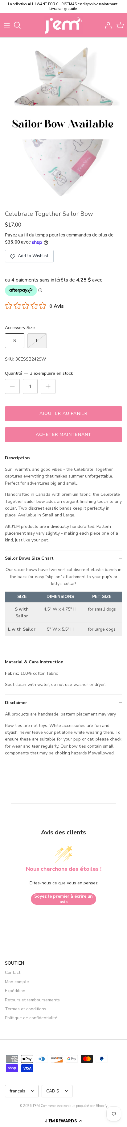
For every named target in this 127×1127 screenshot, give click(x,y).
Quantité (39, 373)
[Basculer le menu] (7, 25)
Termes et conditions (25, 1009)
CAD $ (52, 1091)
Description (17, 458)
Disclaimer (16, 703)
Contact (12, 972)
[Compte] (106, 25)
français (17, 1091)
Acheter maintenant (63, 434)
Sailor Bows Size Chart (29, 558)
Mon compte (17, 982)
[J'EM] (63, 25)
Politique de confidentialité (31, 1018)
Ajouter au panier (63, 413)
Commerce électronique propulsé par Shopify (74, 1106)
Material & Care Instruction (34, 662)
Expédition (15, 991)
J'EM (36, 1106)
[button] (63, 1121)
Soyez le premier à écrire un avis (63, 899)
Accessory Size (20, 328)
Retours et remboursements (32, 1000)
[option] (63, 122)
